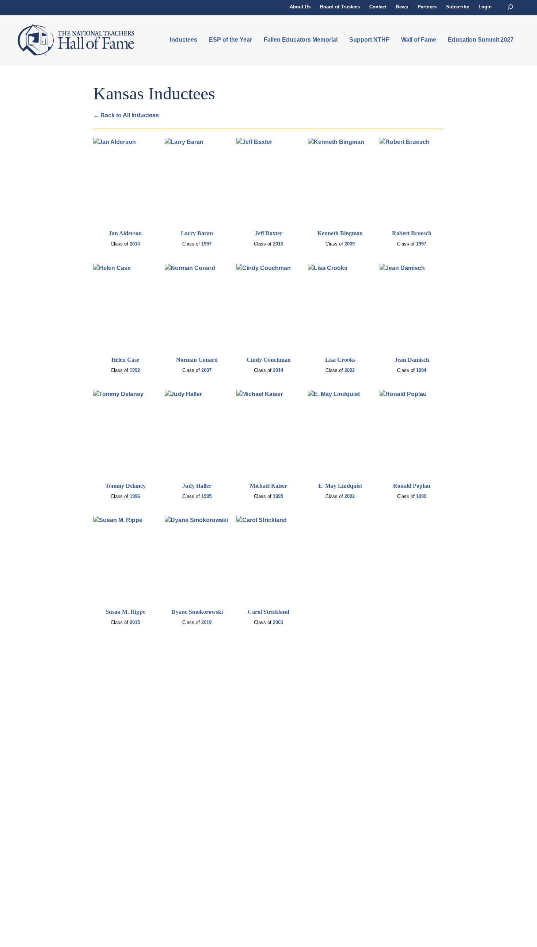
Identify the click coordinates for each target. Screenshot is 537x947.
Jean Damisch (412, 360)
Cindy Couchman (269, 360)
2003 (278, 622)
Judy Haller (197, 486)
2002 (349, 370)
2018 (278, 244)
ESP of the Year (230, 40)
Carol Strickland (268, 612)
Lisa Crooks (340, 360)
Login (485, 6)
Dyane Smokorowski (197, 612)
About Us (300, 6)
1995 (206, 496)
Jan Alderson (125, 233)
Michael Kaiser (268, 486)
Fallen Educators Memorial (301, 40)
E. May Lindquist (340, 486)
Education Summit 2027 (481, 40)
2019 (206, 622)
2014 (135, 244)
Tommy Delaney (125, 486)
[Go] (510, 7)
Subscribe (457, 6)
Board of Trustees (340, 6)
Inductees (183, 40)
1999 (421, 496)
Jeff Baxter (268, 233)
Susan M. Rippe (125, 612)
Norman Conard (197, 360)
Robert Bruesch (411, 233)
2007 (206, 370)
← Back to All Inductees (126, 115)
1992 (135, 370)
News (402, 6)
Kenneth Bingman (340, 233)
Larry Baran (197, 233)
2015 (135, 622)
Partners (427, 6)
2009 (349, 244)
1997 (206, 244)
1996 (135, 496)
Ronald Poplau (411, 486)
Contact (377, 6)
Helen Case (125, 360)
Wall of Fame (418, 40)
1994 (421, 370)
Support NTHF (369, 40)
